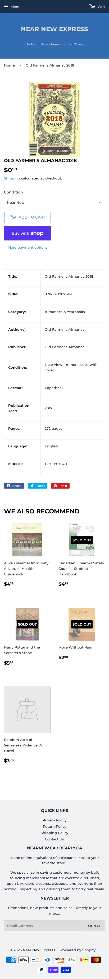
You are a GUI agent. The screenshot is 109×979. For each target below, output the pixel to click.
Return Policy (54, 826)
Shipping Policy (54, 833)
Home (9, 65)
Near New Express (54, 29)
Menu (16, 6)
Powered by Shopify (78, 950)
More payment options (28, 247)
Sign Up (95, 926)
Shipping (12, 178)
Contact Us (54, 839)
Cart (101, 6)
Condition (13, 192)
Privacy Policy (54, 820)
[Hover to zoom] (54, 119)
